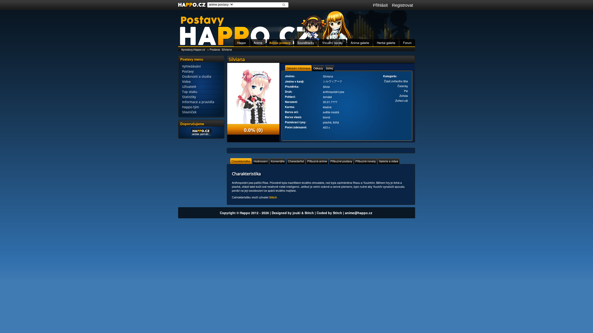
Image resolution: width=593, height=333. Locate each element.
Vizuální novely (332, 42)
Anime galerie (360, 42)
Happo (241, 42)
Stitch (273, 197)
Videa (186, 81)
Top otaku (189, 91)
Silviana (227, 49)
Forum (407, 42)
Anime (258, 42)
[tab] (298, 68)
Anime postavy (279, 42)
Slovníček (189, 112)
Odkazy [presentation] (318, 68)
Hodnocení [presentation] (261, 161)
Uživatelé (189, 86)
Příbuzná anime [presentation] (317, 161)
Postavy (188, 71)
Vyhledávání (191, 66)
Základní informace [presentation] (298, 68)
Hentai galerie (386, 42)
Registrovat (402, 5)
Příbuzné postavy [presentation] (341, 161)
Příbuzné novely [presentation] (365, 161)
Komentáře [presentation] (278, 161)
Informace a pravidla (198, 102)
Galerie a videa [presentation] (388, 161)
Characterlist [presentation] (296, 161)
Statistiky (189, 97)
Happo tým (190, 107)
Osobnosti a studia (196, 76)
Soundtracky (305, 42)
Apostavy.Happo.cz (193, 49)
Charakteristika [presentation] (240, 161)
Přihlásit (380, 5)
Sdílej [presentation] (329, 68)
